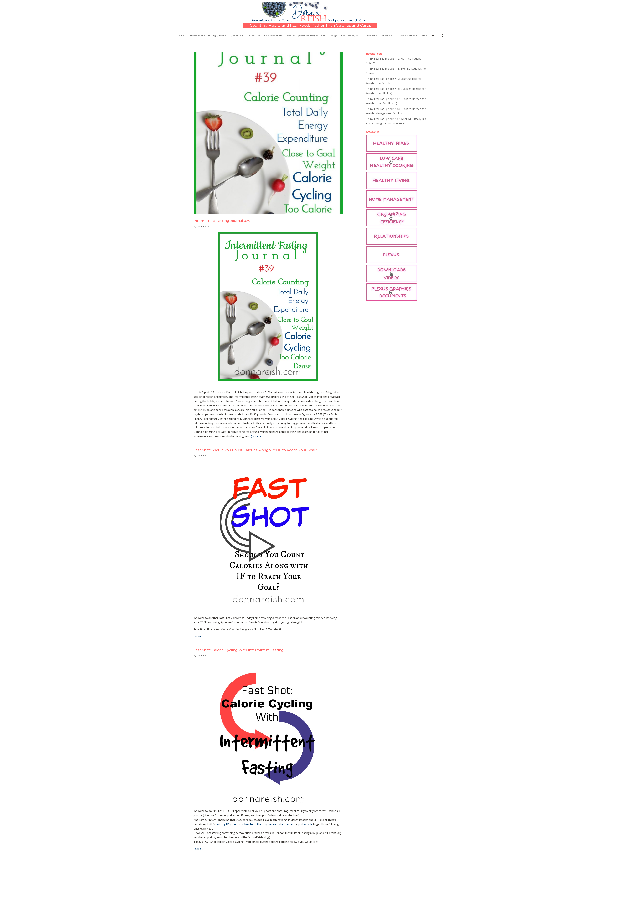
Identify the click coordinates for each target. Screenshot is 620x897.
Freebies (371, 36)
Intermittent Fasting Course (207, 36)
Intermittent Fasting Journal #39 (222, 221)
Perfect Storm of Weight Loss (306, 36)
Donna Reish (203, 226)
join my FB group (227, 824)
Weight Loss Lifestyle (344, 36)
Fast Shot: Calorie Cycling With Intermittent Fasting (239, 650)
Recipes (387, 36)
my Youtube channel (281, 824)
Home (180, 36)
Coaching (237, 36)
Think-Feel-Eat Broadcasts (265, 36)
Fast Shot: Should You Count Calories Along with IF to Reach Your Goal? (255, 450)
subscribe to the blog (254, 824)
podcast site (305, 824)
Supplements (408, 36)
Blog (424, 36)
